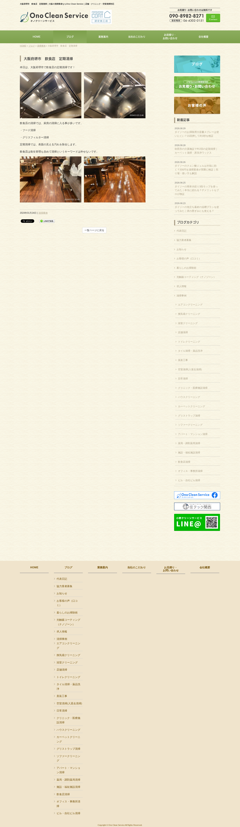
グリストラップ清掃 (189, 415)
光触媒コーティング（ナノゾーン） (196, 277)
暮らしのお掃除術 (186, 267)
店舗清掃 (183, 332)
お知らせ (181, 249)
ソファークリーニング (190, 424)
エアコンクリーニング (190, 304)
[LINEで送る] (47, 220)
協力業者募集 (184, 240)
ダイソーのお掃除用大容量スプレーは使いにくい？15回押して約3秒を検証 (197, 132)
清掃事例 (41, 46)
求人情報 (181, 286)
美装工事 (183, 360)
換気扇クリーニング (189, 313)
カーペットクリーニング (191, 406)
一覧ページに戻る (94, 230)
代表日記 (181, 230)
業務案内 (102, 567)
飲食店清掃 (184, 461)
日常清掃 (183, 378)
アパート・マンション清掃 (192, 434)
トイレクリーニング (189, 341)
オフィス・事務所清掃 (190, 471)
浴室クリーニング (188, 323)
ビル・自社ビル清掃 (189, 480)
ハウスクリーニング (189, 397)
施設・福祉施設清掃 (189, 452)
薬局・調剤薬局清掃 (189, 443)
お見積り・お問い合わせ (171, 569)
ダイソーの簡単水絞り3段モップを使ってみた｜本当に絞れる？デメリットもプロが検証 (197, 188)
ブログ (31, 46)
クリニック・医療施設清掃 (192, 387)
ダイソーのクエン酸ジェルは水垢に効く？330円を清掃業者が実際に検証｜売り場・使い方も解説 (196, 168)
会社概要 (205, 567)
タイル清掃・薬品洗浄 (190, 350)
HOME (23, 46)
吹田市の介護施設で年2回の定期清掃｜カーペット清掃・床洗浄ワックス (196, 149)
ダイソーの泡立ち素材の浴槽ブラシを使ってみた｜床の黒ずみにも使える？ (197, 207)
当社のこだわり (136, 567)
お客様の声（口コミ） (189, 258)
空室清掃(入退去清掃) (190, 369)
